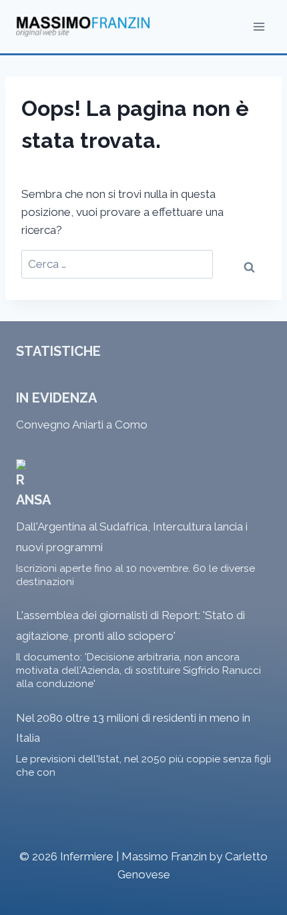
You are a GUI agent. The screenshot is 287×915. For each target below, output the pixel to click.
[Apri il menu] (258, 26)
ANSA (33, 500)
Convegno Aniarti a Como (82, 424)
